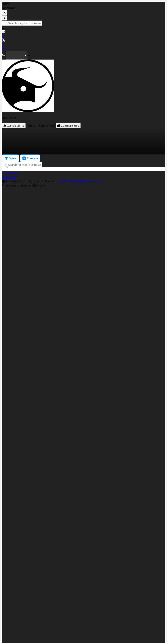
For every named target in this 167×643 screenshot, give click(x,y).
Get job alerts (15, 126)
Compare (32, 158)
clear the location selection (80, 181)
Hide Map (9, 177)
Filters (12, 158)
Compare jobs (69, 126)
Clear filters (10, 173)
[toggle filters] (4, 12)
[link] (83, 32)
